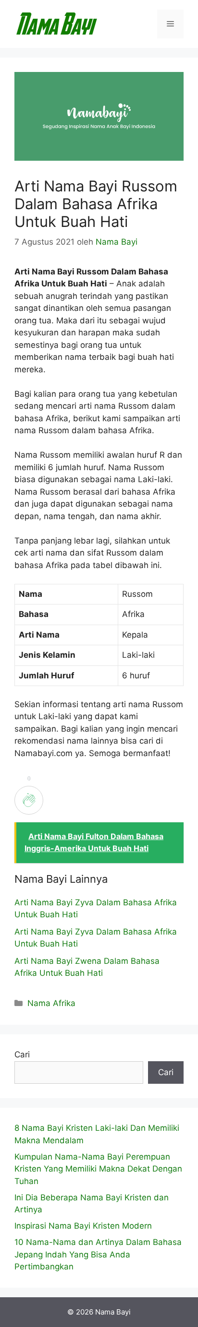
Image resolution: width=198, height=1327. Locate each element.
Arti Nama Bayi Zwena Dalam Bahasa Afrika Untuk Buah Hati (87, 967)
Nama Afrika (51, 1003)
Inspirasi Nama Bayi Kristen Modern (83, 1226)
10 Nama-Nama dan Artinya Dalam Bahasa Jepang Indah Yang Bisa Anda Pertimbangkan (98, 1254)
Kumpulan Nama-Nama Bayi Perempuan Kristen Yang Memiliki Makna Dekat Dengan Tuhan (98, 1169)
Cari (22, 1054)
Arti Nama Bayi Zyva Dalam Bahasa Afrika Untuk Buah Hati (95, 909)
